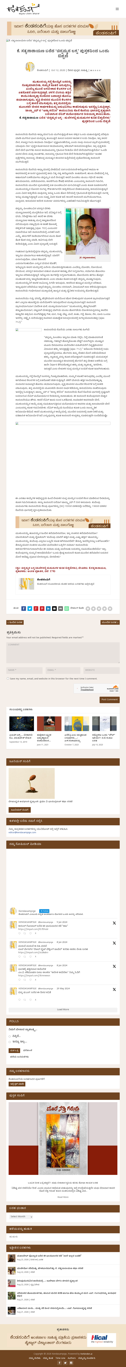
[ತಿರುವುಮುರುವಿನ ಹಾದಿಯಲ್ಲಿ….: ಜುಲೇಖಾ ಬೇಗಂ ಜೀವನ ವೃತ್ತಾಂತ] (12, 1283)
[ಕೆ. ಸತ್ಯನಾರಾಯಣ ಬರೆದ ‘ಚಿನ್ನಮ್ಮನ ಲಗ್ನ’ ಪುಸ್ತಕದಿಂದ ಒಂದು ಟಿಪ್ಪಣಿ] (67, 608)
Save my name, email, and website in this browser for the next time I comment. (53, 679)
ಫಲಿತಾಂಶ (27, 1050)
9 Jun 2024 (62, 922)
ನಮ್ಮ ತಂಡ (48, 1358)
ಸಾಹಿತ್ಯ (84, 70)
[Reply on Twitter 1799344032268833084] (20, 980)
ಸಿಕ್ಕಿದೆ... (16, 1036)
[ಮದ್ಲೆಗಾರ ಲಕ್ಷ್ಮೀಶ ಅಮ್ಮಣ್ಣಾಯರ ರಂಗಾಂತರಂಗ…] (49, 723)
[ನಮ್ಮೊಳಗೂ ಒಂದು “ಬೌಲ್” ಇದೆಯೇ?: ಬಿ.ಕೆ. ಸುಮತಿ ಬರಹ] (104, 723)
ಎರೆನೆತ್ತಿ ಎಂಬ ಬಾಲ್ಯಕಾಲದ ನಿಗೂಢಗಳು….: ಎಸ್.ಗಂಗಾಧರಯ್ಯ (76, 738)
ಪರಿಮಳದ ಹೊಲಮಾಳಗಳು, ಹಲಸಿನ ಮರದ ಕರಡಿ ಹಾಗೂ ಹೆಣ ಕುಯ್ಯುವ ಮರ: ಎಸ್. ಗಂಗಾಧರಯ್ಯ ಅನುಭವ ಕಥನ (66, 1295)
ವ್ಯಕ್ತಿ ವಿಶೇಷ (34, 1285)
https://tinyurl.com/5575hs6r (33, 929)
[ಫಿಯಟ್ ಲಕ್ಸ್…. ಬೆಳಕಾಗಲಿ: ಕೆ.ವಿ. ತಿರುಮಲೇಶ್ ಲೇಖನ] (21, 723)
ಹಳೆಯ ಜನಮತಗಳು (19, 1057)
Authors (72, 1358)
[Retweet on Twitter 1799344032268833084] (25, 980)
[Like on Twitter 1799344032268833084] (31, 980)
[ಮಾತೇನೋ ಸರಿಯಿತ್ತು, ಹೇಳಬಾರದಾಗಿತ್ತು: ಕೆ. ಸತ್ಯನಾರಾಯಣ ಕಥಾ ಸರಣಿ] (12, 1271)
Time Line (60, 1358)
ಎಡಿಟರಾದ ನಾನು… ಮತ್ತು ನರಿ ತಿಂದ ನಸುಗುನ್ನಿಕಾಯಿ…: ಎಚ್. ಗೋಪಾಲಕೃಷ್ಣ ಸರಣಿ (54, 1308)
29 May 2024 (63, 989)
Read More (63, 1197)
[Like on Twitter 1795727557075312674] (31, 1000)
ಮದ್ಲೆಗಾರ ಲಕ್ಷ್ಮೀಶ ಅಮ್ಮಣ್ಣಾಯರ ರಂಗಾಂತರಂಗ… (44, 738)
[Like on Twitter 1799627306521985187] (31, 934)
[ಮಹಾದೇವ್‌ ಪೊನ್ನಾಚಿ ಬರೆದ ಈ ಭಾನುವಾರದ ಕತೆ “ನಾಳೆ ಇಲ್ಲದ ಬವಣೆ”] (12, 1258)
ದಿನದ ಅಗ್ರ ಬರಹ (36, 1260)
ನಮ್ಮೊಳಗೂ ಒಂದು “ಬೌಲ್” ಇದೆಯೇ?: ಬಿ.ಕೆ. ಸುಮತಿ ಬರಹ (103, 738)
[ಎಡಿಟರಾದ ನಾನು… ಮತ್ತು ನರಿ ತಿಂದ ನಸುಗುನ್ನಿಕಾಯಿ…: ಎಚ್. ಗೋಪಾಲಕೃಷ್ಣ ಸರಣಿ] (12, 1310)
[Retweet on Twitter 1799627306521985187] (25, 934)
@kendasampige (45, 922)
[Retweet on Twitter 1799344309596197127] (25, 957)
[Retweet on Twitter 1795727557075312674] (25, 1000)
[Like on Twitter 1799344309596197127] (31, 957)
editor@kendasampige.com (22, 832)
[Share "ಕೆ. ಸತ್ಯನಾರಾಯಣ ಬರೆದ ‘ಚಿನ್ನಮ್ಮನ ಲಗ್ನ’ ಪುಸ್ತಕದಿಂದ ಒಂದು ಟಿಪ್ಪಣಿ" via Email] (54, 608)
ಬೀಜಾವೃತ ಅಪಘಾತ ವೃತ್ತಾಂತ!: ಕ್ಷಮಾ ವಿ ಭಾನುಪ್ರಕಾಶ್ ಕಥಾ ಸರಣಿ (41, 802)
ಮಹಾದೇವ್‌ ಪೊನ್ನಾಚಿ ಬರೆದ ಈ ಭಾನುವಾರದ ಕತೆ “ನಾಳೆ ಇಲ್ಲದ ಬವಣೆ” (49, 1256)
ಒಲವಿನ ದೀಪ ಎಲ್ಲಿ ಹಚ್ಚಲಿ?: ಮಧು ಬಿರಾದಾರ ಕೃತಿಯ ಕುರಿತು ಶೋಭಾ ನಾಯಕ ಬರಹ (63, 1183)
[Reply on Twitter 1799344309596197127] (20, 957)
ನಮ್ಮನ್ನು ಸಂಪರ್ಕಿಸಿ (86, 1358)
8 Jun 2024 (62, 942)
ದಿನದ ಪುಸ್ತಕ (74, 70)
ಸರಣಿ (32, 1272)
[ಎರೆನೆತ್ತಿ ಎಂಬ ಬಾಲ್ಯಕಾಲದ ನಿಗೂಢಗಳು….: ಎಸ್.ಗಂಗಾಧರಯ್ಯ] (77, 723)
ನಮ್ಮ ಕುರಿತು (35, 1358)
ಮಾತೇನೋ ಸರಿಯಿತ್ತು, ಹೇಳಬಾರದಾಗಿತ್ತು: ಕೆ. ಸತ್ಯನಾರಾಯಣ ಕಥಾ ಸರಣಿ (50, 1268)
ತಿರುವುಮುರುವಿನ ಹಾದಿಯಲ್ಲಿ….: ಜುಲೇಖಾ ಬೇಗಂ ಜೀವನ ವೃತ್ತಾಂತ (47, 1281)
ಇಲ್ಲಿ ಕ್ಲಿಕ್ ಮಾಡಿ (17, 1084)
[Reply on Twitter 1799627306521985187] (20, 934)
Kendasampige (27, 922)
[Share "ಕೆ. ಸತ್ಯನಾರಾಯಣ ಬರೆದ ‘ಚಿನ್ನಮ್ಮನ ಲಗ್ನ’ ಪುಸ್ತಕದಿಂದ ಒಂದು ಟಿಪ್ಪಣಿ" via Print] (60, 608)
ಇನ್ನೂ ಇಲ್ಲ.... (19, 1042)
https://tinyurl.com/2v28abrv (33, 952)
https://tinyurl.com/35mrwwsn (34, 976)
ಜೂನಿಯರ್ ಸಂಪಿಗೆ (19, 810)
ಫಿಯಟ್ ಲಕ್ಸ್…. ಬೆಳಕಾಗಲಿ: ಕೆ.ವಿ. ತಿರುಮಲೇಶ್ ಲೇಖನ (21, 737)
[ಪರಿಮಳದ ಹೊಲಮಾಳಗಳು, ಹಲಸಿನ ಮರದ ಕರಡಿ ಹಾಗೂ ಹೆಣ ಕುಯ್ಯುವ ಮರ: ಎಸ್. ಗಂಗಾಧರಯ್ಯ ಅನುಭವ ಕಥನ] (12, 1296)
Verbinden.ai (86, 1354)
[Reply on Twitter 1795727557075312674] (20, 1000)
